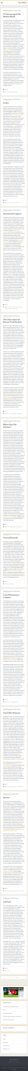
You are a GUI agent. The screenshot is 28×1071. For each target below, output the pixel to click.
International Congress (12, 214)
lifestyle (21, 786)
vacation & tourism (16, 413)
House (22, 891)
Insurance (14, 702)
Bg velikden (22, 2)
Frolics (6, 103)
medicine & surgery (16, 526)
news (6, 307)
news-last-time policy (15, 307)
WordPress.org (6, 1049)
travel (7, 413)
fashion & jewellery (11, 786)
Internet (6, 798)
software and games (11, 92)
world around (9, 584)
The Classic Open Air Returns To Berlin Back (12, 1016)
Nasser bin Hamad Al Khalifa (15, 570)
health (7, 526)
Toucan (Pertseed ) (10, 538)
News (6, 89)
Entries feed (5, 1042)
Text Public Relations (11, 713)
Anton (19, 10)
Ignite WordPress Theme (9, 1067)
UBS (14, 126)
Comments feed (6, 1045)
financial (8, 702)
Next (17, 977)
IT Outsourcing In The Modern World (10, 1006)
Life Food (7, 902)
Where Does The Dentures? (8, 1019)
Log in (4, 1039)
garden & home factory (12, 202)
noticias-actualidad (11, 308)
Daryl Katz (7, 49)
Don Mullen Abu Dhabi (17, 114)
